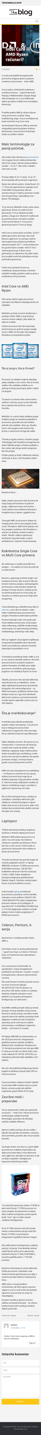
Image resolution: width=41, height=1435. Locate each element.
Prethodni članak (9, 1315)
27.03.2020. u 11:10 (18, 1328)
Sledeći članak (33, 1315)
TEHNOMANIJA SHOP (12, 3)
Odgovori (32, 1343)
